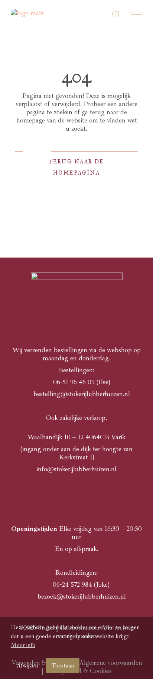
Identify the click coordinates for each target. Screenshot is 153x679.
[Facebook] (76, 495)
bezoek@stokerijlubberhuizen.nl (81, 596)
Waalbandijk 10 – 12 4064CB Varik (76, 437)
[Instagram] (64, 495)
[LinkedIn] (88, 495)
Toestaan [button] (63, 665)
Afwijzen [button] (27, 665)
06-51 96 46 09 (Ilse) (81, 382)
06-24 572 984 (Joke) (81, 584)
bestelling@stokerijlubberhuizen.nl (81, 394)
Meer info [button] (23, 645)
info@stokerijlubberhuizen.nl (76, 469)
